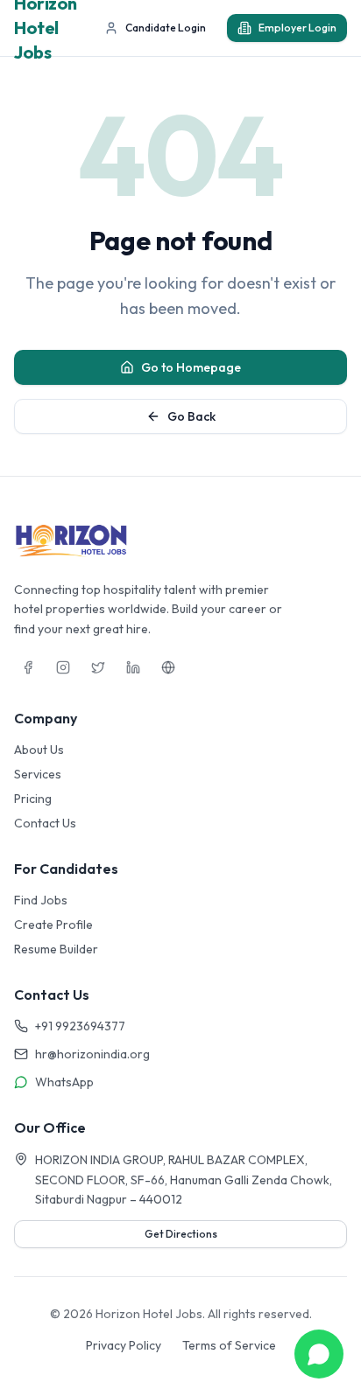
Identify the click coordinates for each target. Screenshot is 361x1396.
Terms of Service (229, 1345)
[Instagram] (63, 667)
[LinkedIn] (133, 667)
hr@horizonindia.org (92, 1054)
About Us (39, 749)
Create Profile (53, 924)
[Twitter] (98, 667)
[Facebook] (28, 667)
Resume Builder (56, 949)
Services (37, 774)
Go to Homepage (191, 367)
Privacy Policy (123, 1345)
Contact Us (45, 823)
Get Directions (181, 1233)
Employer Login (297, 27)
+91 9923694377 (80, 1026)
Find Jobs (40, 900)
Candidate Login (165, 27)
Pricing (33, 798)
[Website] (168, 667)
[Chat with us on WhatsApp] (318, 1354)
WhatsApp (64, 1082)
